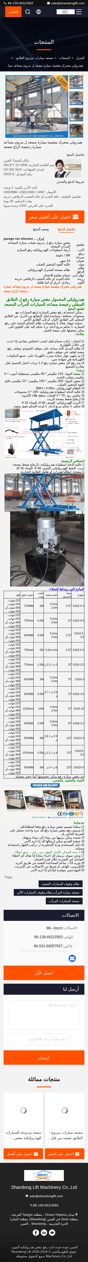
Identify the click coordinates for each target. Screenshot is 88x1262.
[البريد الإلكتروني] (72, 958)
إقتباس (13, 12)
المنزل (80, 58)
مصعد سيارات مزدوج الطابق (34, 58)
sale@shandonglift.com (68, 3)
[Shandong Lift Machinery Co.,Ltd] (66, 11)
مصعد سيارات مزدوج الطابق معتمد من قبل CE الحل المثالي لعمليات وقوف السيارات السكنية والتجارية (67, 1136)
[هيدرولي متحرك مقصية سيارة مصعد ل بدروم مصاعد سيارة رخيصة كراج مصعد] (36, 106)
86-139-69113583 (20, 3)
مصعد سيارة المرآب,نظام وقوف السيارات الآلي (48, 892)
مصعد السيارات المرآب (64, 901)
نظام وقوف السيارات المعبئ (60, 884)
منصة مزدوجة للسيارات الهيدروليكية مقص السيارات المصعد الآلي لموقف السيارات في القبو (23, 1136)
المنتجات (64, 58)
